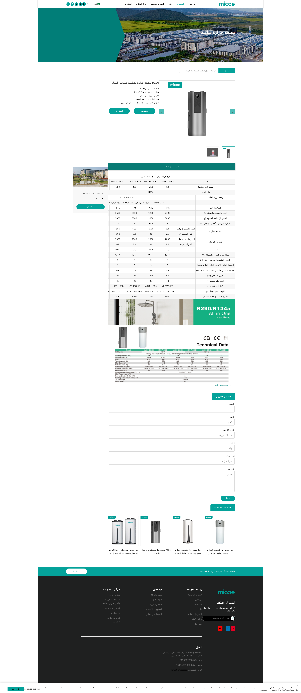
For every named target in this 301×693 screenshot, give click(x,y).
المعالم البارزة (156, 604)
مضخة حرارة (200, 39)
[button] (161, 111)
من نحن (192, 4)
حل (170, 4)
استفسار (144, 110)
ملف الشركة (156, 594)
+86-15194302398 (92, 193)
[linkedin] (84, 4)
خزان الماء (115, 613)
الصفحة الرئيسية (225, 39)
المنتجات (180, 4)
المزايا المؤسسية (155, 599)
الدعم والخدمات (157, 4)
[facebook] (80, 4)
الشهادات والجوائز (154, 614)
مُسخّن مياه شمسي (111, 608)
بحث (227, 70)
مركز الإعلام (141, 4)
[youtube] (76, 4)
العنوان (232, 404)
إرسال (227, 498)
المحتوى (231, 469)
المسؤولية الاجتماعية (153, 609)
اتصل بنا (128, 4)
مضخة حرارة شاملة (183, 39)
